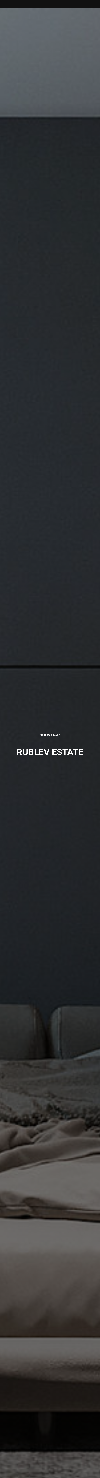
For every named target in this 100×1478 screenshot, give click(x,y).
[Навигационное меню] (95, 4)
